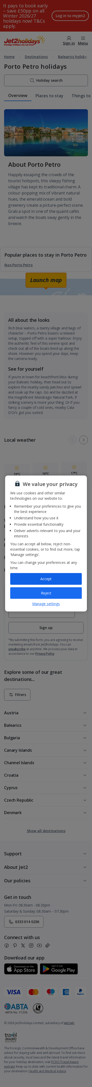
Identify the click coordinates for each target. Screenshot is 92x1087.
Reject (46, 593)
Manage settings (46, 603)
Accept (46, 578)
